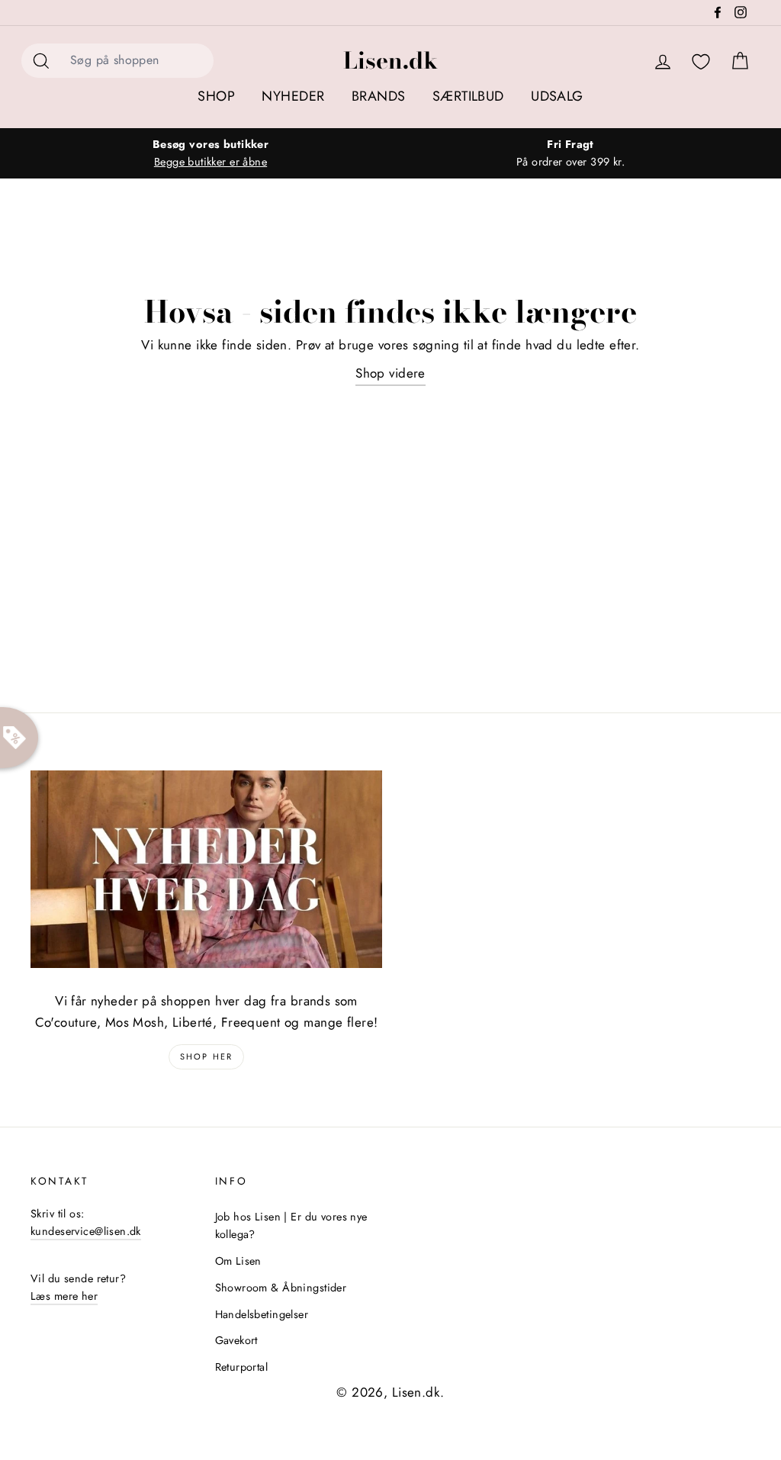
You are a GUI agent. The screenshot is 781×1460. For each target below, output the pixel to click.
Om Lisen (238, 1261)
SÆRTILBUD (468, 96)
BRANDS (379, 96)
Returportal (241, 1367)
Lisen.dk (390, 60)
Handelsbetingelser (262, 1314)
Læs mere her (64, 1296)
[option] (210, 153)
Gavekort (236, 1340)
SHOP (216, 96)
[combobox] (137, 60)
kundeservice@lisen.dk (86, 1231)
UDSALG (557, 96)
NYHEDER (293, 96)
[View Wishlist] (701, 62)
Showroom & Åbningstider (281, 1287)
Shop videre (390, 373)
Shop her (206, 1056)
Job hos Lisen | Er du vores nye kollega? (291, 1225)
